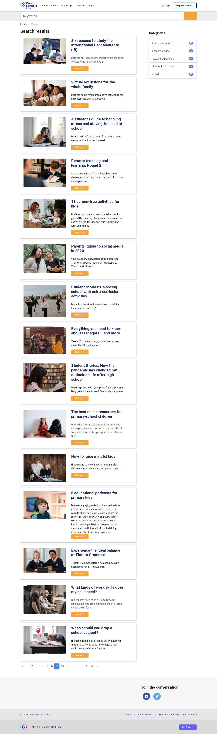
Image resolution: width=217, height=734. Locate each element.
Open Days (66, 5)
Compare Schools (50, 5)
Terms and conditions (168, 714)
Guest (155, 74)
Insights (92, 5)
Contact (45, 726)
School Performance (164, 66)
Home (23, 24)
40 (92, 666)
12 (75, 666)
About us (131, 714)
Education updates (162, 43)
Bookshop (56, 726)
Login (167, 5)
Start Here (80, 5)
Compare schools (184, 5)
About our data (146, 714)
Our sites (186, 727)
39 (86, 666)
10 (62, 666)
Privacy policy (189, 714)
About (35, 726)
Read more (80, 69)
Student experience (163, 58)
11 (68, 666)
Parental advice (161, 50)
